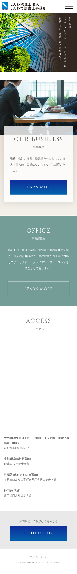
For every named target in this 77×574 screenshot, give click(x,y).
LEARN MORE (38, 187)
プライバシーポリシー (38, 557)
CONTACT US (38, 533)
